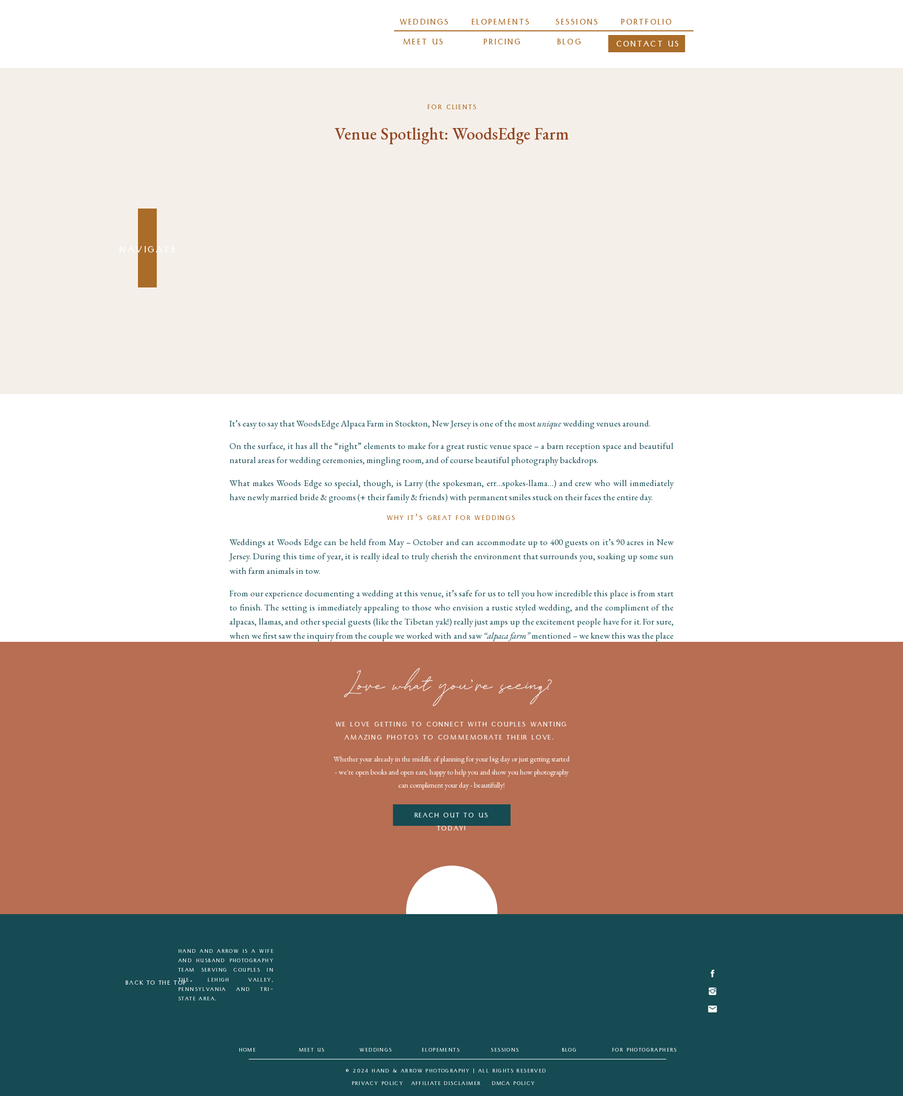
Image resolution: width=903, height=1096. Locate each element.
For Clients (452, 108)
